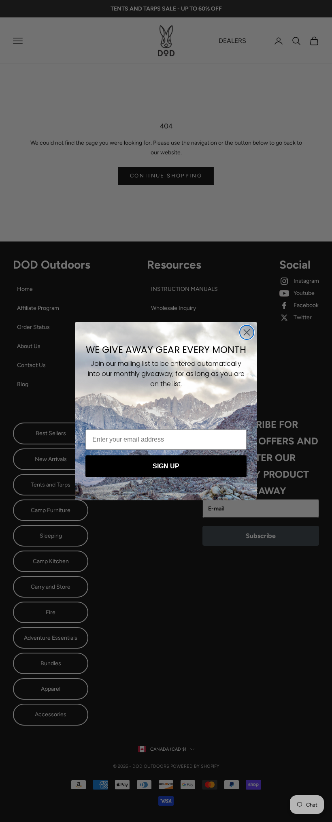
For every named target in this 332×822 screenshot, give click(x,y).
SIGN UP (166, 466)
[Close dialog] (247, 332)
